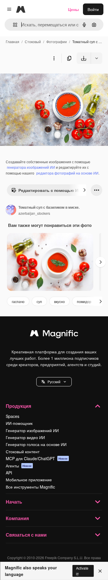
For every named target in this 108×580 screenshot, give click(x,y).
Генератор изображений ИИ (32, 430)
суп (39, 301)
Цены (73, 9)
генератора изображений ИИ (31, 167)
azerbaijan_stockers (34, 213)
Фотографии (56, 41)
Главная (12, 41)
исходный (38, 77)
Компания (17, 518)
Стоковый (33, 41)
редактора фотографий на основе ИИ (67, 172)
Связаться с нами (26, 534)
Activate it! (82, 571)
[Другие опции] (54, 58)
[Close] (100, 571)
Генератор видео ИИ (25, 437)
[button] (54, 381)
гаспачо (18, 301)
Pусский (54, 381)
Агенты (19, 466)
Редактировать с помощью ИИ (49, 190)
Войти (93, 9)
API (9, 473)
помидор (84, 301)
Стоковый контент (22, 451)
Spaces (12, 416)
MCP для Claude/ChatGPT (37, 458)
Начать (14, 501)
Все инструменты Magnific (30, 487)
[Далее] (84, 190)
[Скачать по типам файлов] (96, 58)
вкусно (59, 301)
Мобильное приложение (29, 479)
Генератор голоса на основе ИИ (36, 444)
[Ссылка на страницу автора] (11, 210)
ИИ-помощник (19, 423)
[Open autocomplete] (13, 25)
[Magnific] (54, 334)
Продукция (18, 406)
